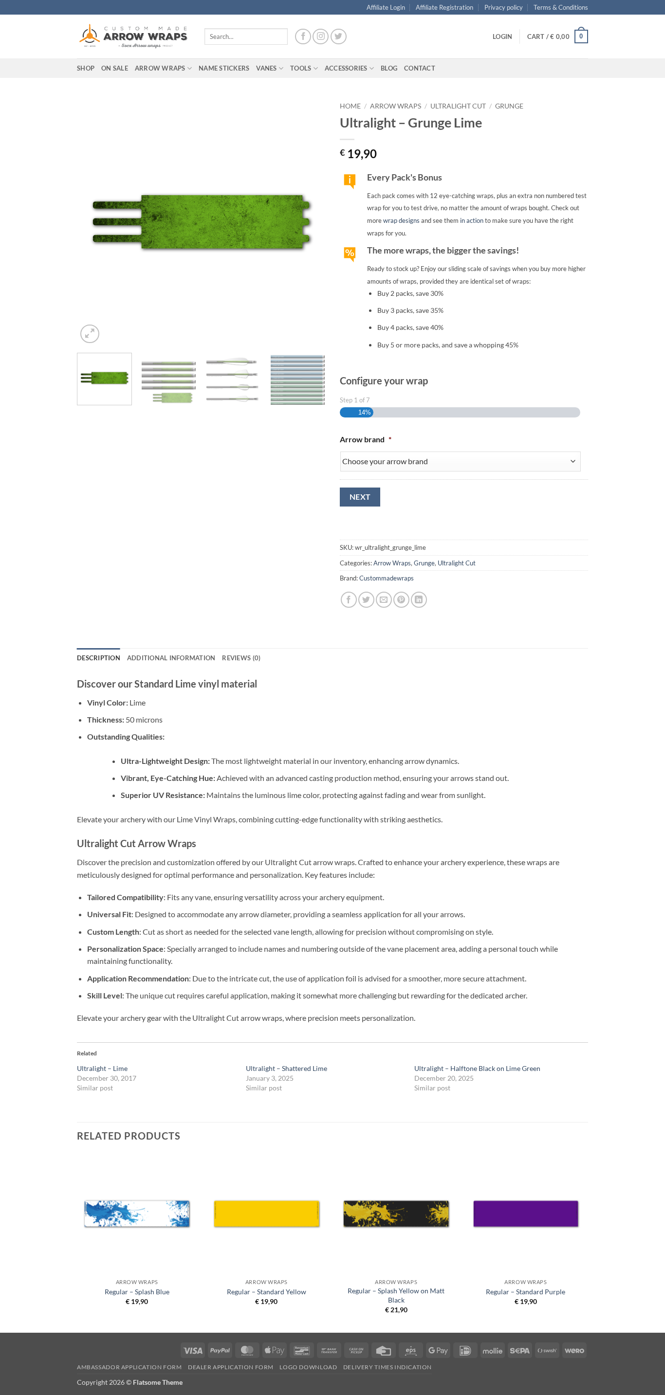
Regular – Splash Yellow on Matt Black (396, 1295)
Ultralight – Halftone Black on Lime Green (477, 1068)
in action (471, 220)
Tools (300, 68)
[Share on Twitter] (366, 600)
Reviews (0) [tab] (241, 658)
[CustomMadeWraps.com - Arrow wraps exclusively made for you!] (133, 36)
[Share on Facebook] (349, 600)
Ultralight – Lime (102, 1068)
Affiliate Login (386, 7)
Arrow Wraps (395, 106)
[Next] (308, 221)
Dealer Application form (231, 1367)
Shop (85, 68)
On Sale (114, 68)
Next (360, 496)
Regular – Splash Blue (137, 1291)
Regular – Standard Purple (525, 1291)
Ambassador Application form (129, 1367)
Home (350, 106)
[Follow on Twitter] (339, 37)
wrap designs (401, 220)
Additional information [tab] (171, 658)
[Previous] (94, 221)
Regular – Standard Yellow (266, 1291)
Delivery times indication (387, 1367)
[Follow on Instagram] (321, 37)
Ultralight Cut (458, 106)
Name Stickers (224, 68)
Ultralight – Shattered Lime (286, 1068)
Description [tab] (98, 658)
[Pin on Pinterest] (401, 600)
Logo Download (308, 1367)
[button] (502, 36)
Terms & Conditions (561, 7)
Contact (419, 68)
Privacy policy (503, 7)
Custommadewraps (386, 578)
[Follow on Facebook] (303, 37)
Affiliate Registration (444, 7)
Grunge (509, 106)
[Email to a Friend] (384, 600)
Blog (389, 68)
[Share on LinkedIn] (419, 600)
